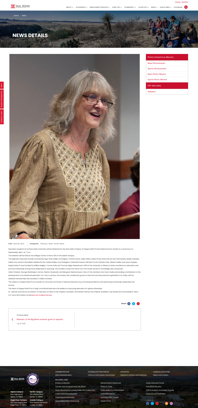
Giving (177, 2)
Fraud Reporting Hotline (64, 397)
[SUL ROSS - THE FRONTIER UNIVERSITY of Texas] (20, 7)
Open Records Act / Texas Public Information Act (75, 390)
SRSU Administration (63, 375)
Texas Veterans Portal (155, 383)
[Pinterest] (138, 303)
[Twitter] (133, 303)
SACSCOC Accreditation (156, 393)
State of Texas (106, 386)
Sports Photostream (157, 68)
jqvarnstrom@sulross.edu (41, 295)
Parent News (59, 243)
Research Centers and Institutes (133, 375)
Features (43, 243)
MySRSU (185, 2)
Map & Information (160, 375)
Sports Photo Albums (157, 79)
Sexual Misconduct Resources (67, 401)
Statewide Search (108, 393)
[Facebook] (128, 303)
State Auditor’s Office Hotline (112, 390)
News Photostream (156, 63)
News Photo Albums (157, 74)
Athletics (142, 7)
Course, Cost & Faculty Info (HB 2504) (70, 386)
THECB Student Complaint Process (160, 390)
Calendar (178, 7)
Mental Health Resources (111, 383)
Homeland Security (153, 386)
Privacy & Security (62, 383)
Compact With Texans (110, 397)
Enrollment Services (99, 7)
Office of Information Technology (101, 375)
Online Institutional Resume (66, 393)
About (69, 7)
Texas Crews (106, 401)
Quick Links (165, 7)
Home (16, 15)
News (153, 7)
